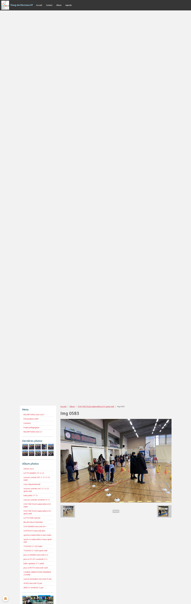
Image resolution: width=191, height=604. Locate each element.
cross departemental (32, 484)
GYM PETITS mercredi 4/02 (34, 531)
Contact (49, 5)
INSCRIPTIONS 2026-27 (33, 432)
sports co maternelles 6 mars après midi (38, 540)
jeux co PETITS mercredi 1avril (36, 568)
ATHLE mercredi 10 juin (33, 583)
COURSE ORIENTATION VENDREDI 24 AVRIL (37, 573)
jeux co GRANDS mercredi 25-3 (36, 555)
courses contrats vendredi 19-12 (37, 500)
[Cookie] (5, 599)
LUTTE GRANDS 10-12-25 (34, 473)
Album (58, 5)
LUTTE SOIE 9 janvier (32, 518)
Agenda (68, 5)
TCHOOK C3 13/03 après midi (35, 551)
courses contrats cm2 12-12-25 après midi (36, 490)
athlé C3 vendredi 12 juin (34, 588)
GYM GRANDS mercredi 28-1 (35, 526)
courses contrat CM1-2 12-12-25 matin (37, 478)
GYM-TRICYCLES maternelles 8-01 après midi (96, 406)
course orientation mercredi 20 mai (37, 579)
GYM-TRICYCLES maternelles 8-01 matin (37, 505)
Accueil (39, 5)
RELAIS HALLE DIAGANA (33, 522)
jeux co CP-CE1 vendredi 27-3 (35, 559)
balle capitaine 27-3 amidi (34, 563)
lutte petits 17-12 (31, 495)
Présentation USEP (31, 419)
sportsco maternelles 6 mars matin (37, 535)
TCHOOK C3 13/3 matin (33, 546)
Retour (115, 511)
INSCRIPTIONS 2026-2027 (34, 415)
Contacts (27, 423)
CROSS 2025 (29, 469)
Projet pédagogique (31, 427)
